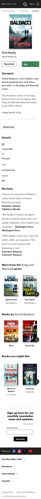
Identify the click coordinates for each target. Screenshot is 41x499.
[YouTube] (30, 451)
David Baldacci (23, 11)
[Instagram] (19, 451)
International (8, 473)
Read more (9, 127)
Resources (7, 466)
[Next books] (36, 294)
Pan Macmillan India (12, 459)
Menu (32, 4)
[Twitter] (25, 451)
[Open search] (25, 4)
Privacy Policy (7, 492)
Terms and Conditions (26, 492)
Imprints (6, 481)
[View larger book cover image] (20, 31)
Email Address (13, 428)
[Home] (9, 4)
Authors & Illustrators (8, 11)
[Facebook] (14, 451)
